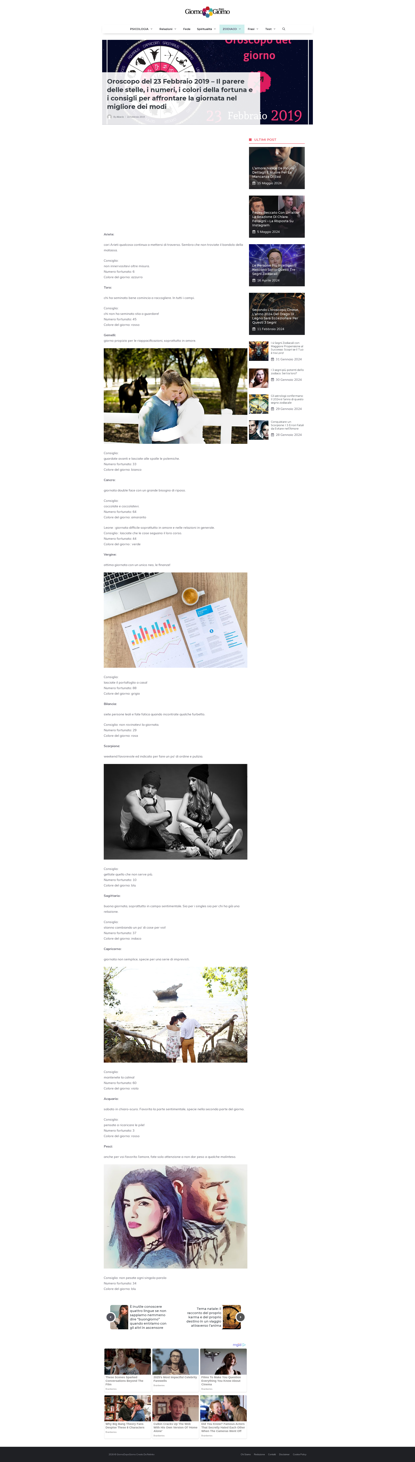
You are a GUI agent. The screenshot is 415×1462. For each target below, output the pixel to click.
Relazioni (165, 29)
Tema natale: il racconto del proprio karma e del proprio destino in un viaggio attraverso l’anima (203, 1317)
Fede (186, 29)
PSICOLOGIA (139, 29)
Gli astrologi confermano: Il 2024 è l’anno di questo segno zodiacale (287, 399)
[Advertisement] (175, 157)
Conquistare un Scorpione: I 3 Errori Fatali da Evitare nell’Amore (287, 425)
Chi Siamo (246, 1454)
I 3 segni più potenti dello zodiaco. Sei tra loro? (287, 371)
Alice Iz (120, 117)
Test (268, 29)
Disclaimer (284, 1454)
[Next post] (240, 1317)
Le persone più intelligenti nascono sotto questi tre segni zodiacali (274, 269)
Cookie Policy (299, 1454)
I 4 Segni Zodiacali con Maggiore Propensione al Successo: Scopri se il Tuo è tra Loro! (287, 348)
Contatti (272, 1454)
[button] (283, 29)
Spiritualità (204, 29)
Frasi (251, 29)
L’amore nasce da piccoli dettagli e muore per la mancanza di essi (273, 172)
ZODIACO (230, 29)
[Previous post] (110, 1317)
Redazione (259, 1454)
